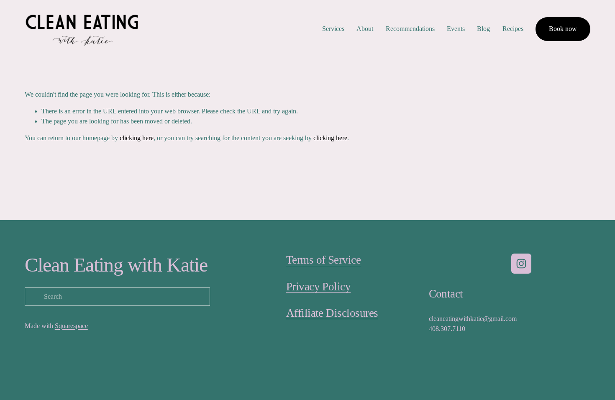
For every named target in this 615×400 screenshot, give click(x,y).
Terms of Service (323, 260)
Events (456, 28)
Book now (563, 28)
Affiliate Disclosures (332, 313)
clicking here (137, 137)
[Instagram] (521, 264)
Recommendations (410, 28)
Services (333, 28)
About (364, 28)
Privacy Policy (318, 286)
